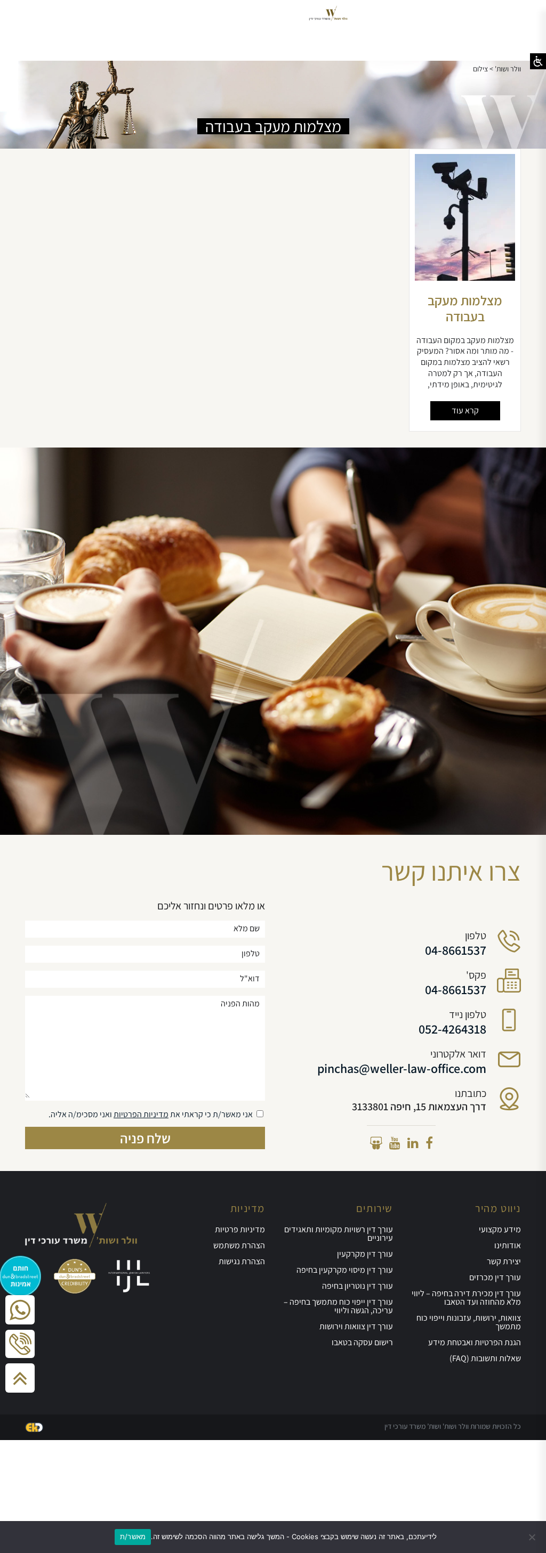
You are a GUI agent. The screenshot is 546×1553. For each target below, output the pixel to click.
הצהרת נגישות (242, 1261)
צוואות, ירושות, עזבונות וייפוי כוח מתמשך (468, 1322)
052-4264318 (452, 1028)
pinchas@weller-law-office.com (401, 1068)
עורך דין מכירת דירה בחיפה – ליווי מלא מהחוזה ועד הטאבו (466, 1297)
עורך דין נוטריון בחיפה (357, 1285)
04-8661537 (455, 949)
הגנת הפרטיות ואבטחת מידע (474, 1342)
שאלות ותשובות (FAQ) (485, 1358)
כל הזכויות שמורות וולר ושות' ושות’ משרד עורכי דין (452, 1426)
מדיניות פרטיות (240, 1229)
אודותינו (507, 1245)
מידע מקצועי (500, 1229)
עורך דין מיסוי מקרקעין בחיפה (344, 1269)
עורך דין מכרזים (495, 1277)
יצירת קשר (504, 1261)
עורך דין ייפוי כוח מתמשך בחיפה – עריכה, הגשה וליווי (338, 1306)
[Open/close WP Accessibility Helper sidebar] (538, 61)
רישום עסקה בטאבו (362, 1342)
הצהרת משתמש (239, 1245)
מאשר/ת (133, 1536)
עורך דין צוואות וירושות (356, 1326)
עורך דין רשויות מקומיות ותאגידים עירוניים (338, 1233)
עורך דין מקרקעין (365, 1253)
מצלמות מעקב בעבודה (465, 307)
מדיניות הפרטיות (141, 1114)
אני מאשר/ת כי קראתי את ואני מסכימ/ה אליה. (151, 1114)
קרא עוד (465, 410)
